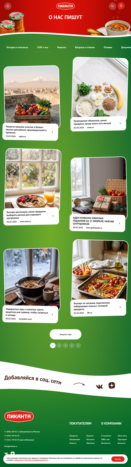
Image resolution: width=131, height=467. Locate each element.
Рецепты (89, 436)
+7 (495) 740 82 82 (11, 436)
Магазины (90, 443)
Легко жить (122, 436)
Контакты (90, 439)
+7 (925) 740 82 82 (19, 440)
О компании (106, 436)
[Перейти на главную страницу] (65, 6)
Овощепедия (74, 439)
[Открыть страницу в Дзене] (13, 453)
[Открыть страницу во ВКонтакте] (6, 453)
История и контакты (17, 47)
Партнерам (122, 439)
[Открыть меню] (7, 6)
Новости (61, 47)
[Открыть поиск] (112, 6)
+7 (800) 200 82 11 (22, 431)
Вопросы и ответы (85, 47)
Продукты (73, 436)
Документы (106, 443)
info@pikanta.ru (10, 446)
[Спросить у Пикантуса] (122, 6)
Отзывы (108, 47)
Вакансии (121, 443)
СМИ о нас (42, 47)
